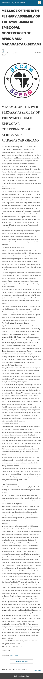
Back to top (37, 670)
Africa (11, 655)
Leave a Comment (22, 661)
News (16, 655)
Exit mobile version (21, 676)
